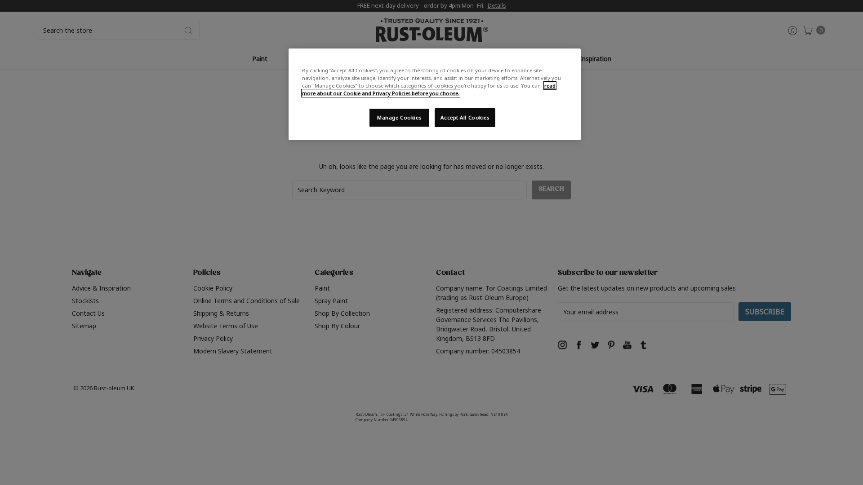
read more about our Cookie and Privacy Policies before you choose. (429, 89)
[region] (435, 94)
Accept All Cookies (464, 117)
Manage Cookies (399, 117)
